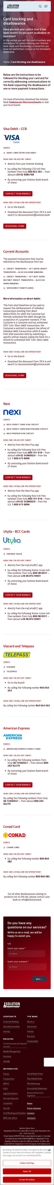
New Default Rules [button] (34, 1078)
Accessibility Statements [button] (37, 1088)
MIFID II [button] (6, 1083)
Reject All (27, 1171)
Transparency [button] (8, 1078)
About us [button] (30, 1021)
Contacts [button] (31, 1117)
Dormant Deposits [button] (10, 1098)
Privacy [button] (6, 1074)
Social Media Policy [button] (35, 1073)
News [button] (29, 1103)
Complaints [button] (8, 1103)
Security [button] (6, 1108)
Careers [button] (30, 1113)
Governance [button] (32, 1026)
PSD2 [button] (5, 1088)
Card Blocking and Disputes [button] (14, 1113)
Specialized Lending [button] (11, 1026)
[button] (46, 6)
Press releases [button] (34, 1108)
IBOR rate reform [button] (10, 1118)
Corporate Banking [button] (11, 1021)
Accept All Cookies (27, 1179)
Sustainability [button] (32, 1041)
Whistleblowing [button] (33, 1083)
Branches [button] (31, 1036)
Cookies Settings (27, 1163)
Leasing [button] (6, 1031)
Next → (39, 979)
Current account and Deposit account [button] (15, 1045)
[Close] (49, 1150)
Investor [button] (30, 1031)
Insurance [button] (7, 1056)
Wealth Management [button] (11, 1051)
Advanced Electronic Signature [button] (35, 1094)
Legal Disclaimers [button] (10, 1093)
